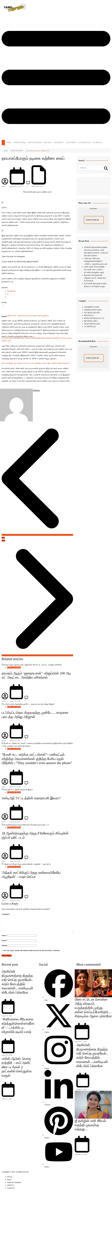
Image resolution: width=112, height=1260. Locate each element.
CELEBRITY (59, 142)
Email (4, 940)
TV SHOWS (97, 142)
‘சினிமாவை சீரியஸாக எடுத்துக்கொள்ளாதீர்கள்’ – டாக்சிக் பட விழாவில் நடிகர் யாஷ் (95, 261)
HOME (8, 142)
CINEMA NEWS (19, 142)
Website (4, 945)
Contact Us (11, 1188)
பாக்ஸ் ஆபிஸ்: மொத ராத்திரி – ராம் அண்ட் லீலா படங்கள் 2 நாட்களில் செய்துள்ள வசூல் (95, 269)
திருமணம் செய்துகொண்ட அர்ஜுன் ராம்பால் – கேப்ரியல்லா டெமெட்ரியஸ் (95, 278)
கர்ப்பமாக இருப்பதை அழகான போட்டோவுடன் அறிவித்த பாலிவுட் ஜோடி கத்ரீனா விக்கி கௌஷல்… (36, 363)
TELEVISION (71, 142)
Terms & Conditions (14, 1182)
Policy (9, 1179)
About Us (10, 1185)
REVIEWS (48, 142)
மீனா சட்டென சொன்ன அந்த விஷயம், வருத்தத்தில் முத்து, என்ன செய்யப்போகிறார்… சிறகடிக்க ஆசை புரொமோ (93, 1007)
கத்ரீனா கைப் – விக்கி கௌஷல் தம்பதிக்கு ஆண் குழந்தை (28, 315)
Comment (6, 914)
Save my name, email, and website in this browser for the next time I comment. (32, 950)
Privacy (9, 1177)
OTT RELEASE (84, 142)
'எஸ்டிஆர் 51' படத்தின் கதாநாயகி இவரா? (31, 798)
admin (3, 186)
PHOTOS (87, 315)
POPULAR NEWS (35, 142)
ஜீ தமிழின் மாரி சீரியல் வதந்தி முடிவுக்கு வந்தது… (90, 1125)
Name (4, 935)
